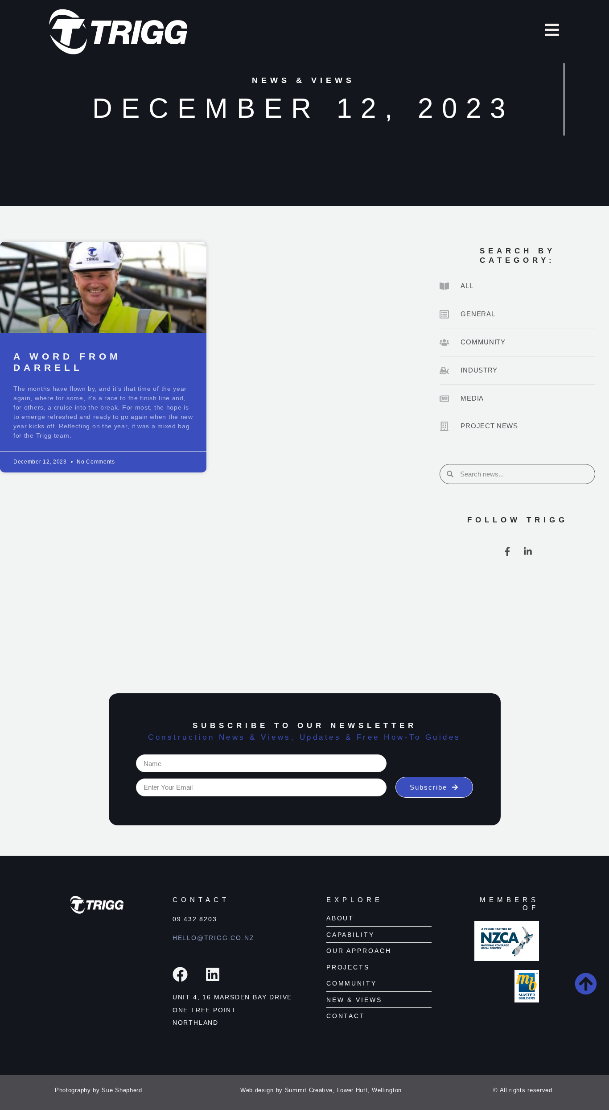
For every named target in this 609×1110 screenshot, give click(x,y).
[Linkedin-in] (528, 551)
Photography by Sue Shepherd (98, 1090)
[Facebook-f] (507, 551)
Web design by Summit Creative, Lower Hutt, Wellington (321, 1090)
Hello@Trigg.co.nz (214, 937)
